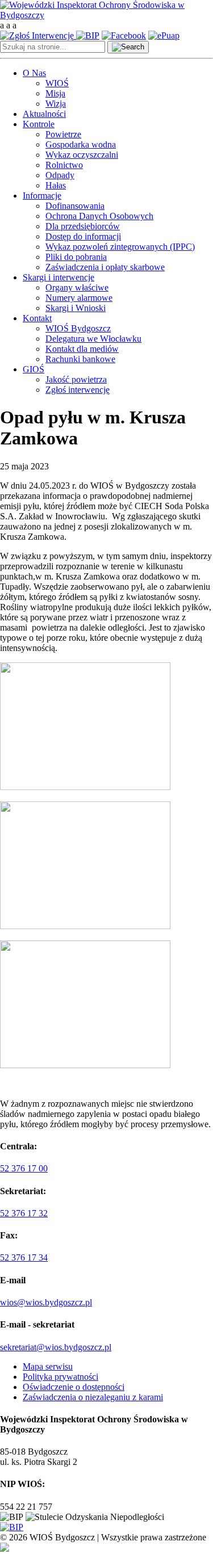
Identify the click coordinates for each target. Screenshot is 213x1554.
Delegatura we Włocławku (93, 338)
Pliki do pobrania (76, 257)
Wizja (55, 103)
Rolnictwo (64, 165)
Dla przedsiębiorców (82, 226)
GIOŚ (33, 369)
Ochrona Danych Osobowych (99, 216)
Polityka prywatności (60, 1376)
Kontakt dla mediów (82, 349)
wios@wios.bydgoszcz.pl (46, 1302)
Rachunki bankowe (80, 359)
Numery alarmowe (78, 298)
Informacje (42, 195)
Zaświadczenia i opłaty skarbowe (105, 267)
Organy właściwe (76, 287)
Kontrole (39, 124)
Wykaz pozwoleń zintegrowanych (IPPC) (120, 246)
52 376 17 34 (24, 1257)
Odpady (59, 175)
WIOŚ (57, 83)
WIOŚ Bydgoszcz (78, 328)
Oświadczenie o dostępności (73, 1387)
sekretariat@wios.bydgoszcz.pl (55, 1347)
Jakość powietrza (76, 379)
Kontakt (37, 318)
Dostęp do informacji (83, 236)
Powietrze (63, 134)
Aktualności (44, 114)
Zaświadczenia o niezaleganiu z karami (93, 1397)
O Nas (34, 73)
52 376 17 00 (24, 1168)
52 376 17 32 (24, 1213)
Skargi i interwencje (58, 277)
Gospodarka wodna (80, 144)
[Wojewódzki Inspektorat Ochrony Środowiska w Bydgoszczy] (106, 15)
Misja (55, 93)
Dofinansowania (75, 206)
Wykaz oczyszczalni (81, 154)
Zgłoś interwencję (77, 389)
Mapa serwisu (48, 1366)
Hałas (55, 185)
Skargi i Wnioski (75, 308)
